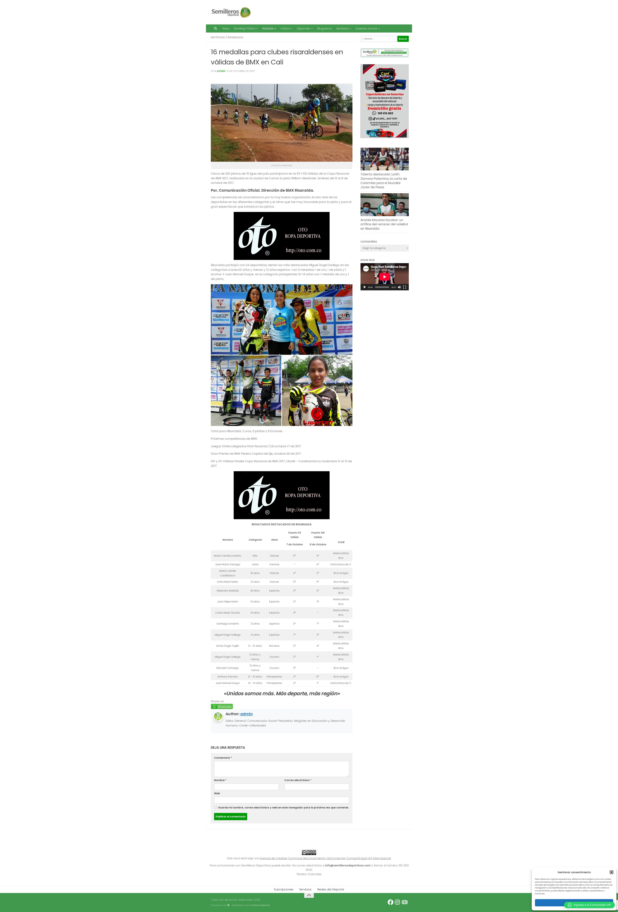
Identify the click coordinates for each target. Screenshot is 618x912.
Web (217, 793)
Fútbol (285, 28)
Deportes (303, 28)
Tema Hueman (261, 905)
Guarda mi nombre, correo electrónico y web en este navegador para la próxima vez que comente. (283, 807)
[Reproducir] (364, 287)
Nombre (220, 780)
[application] (384, 276)
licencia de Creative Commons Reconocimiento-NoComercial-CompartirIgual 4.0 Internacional (325, 858)
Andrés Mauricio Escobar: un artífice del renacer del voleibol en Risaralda (384, 224)
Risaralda (235, 37)
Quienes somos (366, 28)
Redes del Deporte (330, 889)
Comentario (223, 758)
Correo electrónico (298, 780)
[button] (611, 872)
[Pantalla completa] (404, 287)
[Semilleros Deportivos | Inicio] (231, 12)
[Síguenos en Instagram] (397, 902)
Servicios (342, 28)
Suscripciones (283, 889)
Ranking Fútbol (244, 28)
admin (221, 71)
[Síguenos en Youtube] (404, 902)
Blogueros (324, 28)
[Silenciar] (399, 287)
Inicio (225, 28)
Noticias (268, 28)
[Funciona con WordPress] (228, 905)
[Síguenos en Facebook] (390, 902)
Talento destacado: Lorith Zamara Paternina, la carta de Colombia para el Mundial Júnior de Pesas (383, 180)
